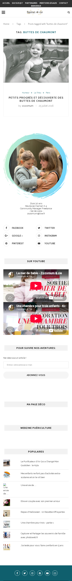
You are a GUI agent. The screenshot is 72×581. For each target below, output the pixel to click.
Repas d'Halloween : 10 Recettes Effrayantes (43, 512)
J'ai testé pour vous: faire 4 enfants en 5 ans (42, 545)
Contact (63, 3)
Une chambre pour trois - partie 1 (37, 522)
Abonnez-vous (36, 375)
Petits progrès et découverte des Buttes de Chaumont (36, 99)
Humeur (25, 93)
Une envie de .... (28, 485)
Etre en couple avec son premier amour (40, 501)
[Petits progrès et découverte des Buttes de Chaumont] (36, 61)
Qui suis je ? (17, 3)
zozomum (27, 105)
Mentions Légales (48, 3)
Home (6, 24)
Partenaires (31, 3)
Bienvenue (36, 6)
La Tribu (37, 93)
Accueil (6, 3)
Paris (48, 93)
